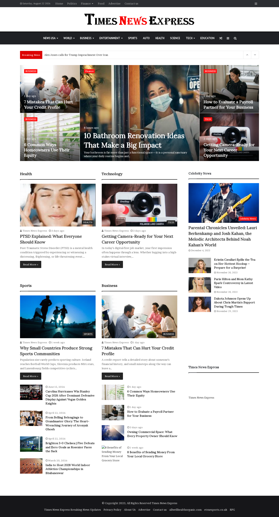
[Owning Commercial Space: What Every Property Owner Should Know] (113, 432)
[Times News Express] (139, 19)
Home (59, 3)
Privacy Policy (112, 509)
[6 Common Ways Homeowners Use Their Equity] (50, 137)
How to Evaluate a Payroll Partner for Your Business (228, 104)
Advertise (114, 3)
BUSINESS (86, 38)
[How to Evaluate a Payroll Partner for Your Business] (229, 89)
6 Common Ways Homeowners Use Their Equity (47, 150)
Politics (72, 3)
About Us (130, 509)
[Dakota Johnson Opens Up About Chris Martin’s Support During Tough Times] (200, 304)
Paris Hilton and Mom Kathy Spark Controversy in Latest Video (233, 283)
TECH (189, 38)
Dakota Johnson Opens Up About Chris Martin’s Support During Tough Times (234, 302)
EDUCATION (207, 38)
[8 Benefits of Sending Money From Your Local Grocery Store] (113, 454)
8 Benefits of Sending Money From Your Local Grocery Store (151, 454)
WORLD (68, 38)
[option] (139, 113)
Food (101, 3)
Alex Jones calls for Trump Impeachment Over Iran (76, 54)
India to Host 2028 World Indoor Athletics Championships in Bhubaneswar (68, 469)
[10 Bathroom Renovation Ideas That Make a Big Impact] (140, 113)
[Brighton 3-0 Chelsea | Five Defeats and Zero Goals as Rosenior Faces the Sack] (31, 444)
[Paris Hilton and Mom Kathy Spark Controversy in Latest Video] (200, 285)
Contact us (131, 3)
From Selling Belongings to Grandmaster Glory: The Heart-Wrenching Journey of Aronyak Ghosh (67, 423)
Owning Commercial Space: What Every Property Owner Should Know (152, 434)
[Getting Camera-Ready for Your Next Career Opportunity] (229, 137)
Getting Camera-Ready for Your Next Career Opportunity (229, 150)
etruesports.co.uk (215, 509)
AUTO (146, 38)
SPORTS (132, 38)
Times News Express (34, 230)
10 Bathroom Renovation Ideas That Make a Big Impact (134, 140)
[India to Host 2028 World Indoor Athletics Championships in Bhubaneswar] (31, 466)
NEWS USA (49, 38)
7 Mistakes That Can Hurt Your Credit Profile (48, 104)
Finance (86, 3)
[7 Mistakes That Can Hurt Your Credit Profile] (50, 89)
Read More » (30, 264)
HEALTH (159, 38)
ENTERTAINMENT (109, 38)
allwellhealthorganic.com (185, 509)
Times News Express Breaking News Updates (72, 509)
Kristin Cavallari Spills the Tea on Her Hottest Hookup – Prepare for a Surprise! (234, 263)
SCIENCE (175, 38)
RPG (232, 509)
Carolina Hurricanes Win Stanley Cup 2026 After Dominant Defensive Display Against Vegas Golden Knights (70, 397)
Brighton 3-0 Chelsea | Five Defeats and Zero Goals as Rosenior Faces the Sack (70, 447)
